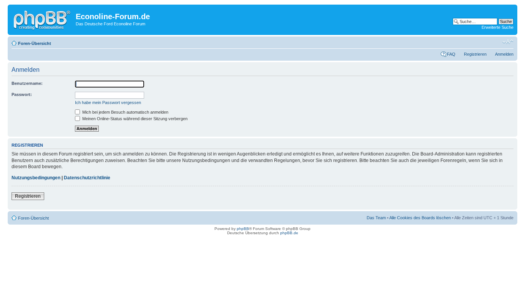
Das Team (376, 217)
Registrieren (475, 54)
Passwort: (22, 94)
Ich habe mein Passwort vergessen (108, 102)
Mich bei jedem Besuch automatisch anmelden (124, 112)
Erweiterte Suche (497, 27)
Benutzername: (27, 83)
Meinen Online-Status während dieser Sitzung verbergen (134, 118)
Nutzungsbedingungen (36, 177)
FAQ (451, 54)
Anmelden (504, 54)
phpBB (243, 229)
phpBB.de (289, 233)
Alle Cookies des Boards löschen (420, 217)
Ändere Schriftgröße (507, 41)
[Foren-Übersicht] (43, 19)
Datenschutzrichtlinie (87, 177)
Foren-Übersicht (34, 43)
